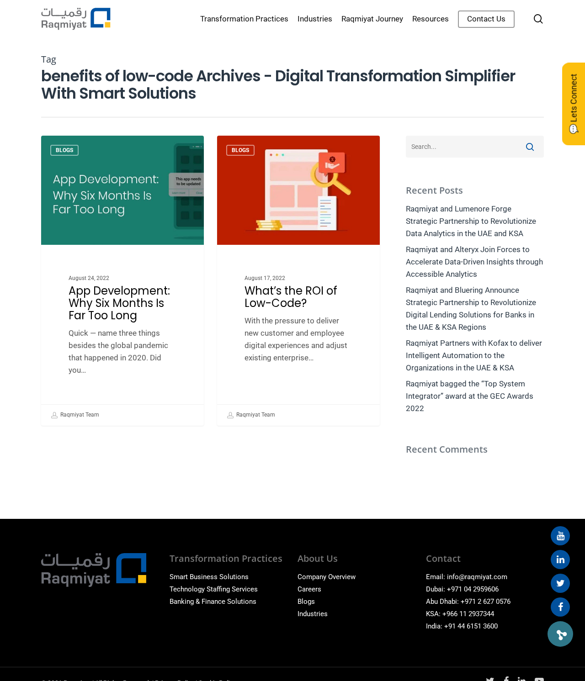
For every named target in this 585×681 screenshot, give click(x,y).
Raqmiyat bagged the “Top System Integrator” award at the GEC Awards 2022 (469, 396)
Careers (309, 589)
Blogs (64, 150)
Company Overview (327, 577)
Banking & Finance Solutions (213, 601)
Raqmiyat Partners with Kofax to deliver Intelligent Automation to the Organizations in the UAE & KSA (474, 355)
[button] (560, 634)
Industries (313, 614)
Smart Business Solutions (209, 577)
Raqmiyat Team (79, 415)
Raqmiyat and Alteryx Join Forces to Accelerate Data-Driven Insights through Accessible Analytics (474, 262)
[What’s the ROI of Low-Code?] (298, 281)
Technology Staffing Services (214, 589)
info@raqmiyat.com (477, 577)
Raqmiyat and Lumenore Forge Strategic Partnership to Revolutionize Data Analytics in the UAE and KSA (471, 221)
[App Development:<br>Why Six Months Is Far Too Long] (122, 281)
